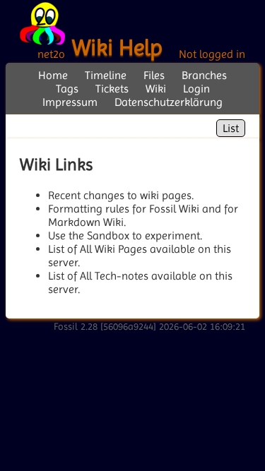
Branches (204, 75)
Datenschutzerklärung (168, 102)
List (231, 128)
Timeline (105, 75)
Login (196, 88)
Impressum (70, 102)
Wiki (156, 88)
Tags (67, 88)
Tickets (112, 88)
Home (53, 75)
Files (154, 75)
